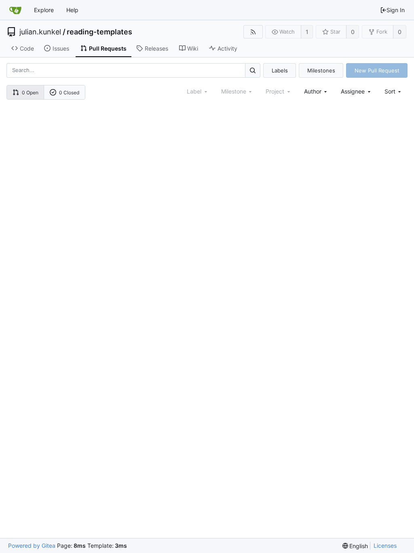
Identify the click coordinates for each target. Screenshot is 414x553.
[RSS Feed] (252, 31)
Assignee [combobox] (353, 91)
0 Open (30, 92)
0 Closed (69, 92)
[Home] (15, 10)
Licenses (385, 545)
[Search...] (252, 70)
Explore (44, 9)
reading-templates (99, 32)
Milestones (321, 70)
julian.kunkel (40, 32)
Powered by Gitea (31, 545)
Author (312, 91)
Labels (280, 70)
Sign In (396, 9)
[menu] (393, 91)
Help (72, 9)
